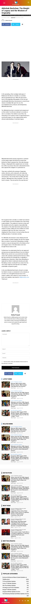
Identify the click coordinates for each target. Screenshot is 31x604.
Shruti (12, 516)
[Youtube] (28, 600)
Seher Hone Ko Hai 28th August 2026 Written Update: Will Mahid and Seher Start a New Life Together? (20, 395)
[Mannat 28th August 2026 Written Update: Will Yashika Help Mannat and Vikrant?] (6, 384)
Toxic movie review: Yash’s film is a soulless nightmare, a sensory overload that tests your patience (20, 534)
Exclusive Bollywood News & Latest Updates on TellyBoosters (18, 509)
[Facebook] (19, 600)
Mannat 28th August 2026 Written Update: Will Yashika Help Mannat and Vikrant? (19, 385)
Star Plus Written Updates (16, 410)
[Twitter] (25, 600)
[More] (22, 24)
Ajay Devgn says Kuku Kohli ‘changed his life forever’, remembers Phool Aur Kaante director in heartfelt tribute (19, 523)
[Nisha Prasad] (3, 20)
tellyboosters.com (24, 277)
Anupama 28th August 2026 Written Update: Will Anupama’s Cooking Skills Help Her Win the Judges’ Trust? (20, 414)
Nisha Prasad (9, 20)
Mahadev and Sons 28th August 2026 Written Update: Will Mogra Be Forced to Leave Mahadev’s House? (20, 404)
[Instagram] (22, 600)
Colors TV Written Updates (16, 381)
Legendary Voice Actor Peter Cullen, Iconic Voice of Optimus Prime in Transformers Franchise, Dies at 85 (20, 513)
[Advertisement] (15, 42)
